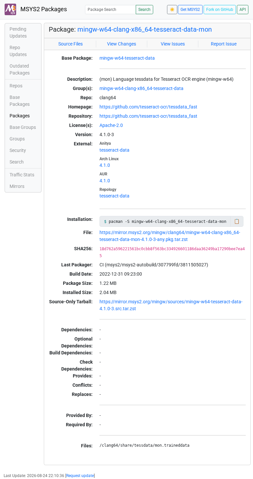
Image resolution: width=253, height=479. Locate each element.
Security (18, 150)
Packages (20, 115)
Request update (80, 475)
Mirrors (17, 186)
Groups (17, 138)
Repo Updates (18, 51)
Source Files (70, 43)
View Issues (173, 43)
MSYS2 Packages (43, 9)
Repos (16, 85)
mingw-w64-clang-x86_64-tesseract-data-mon (144, 29)
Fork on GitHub (219, 9)
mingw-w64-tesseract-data (127, 58)
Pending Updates (18, 32)
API (242, 9)
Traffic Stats (22, 174)
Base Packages (20, 101)
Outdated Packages (20, 69)
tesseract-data (114, 150)
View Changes (121, 43)
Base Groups (23, 127)
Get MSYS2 (190, 9)
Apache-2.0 (111, 125)
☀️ (172, 9)
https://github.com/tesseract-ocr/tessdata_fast (148, 106)
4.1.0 (104, 165)
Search (144, 9)
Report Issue (224, 43)
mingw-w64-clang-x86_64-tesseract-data (141, 88)
